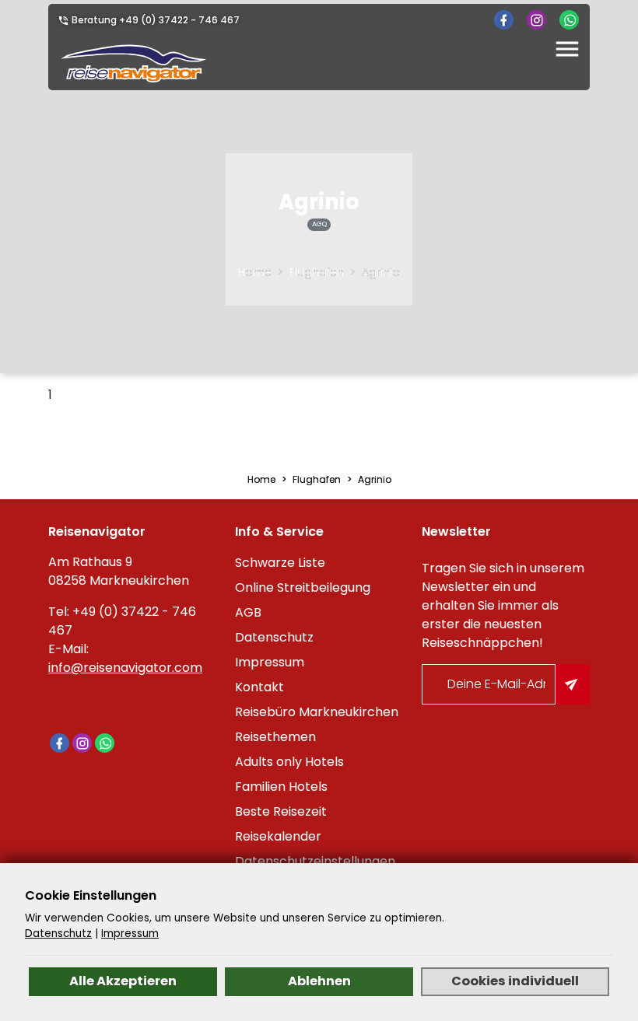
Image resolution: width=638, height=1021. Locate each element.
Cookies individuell (515, 981)
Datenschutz (274, 637)
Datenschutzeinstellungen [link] (315, 861)
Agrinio (381, 272)
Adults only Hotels (289, 762)
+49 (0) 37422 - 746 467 (179, 19)
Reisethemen (275, 737)
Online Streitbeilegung (302, 587)
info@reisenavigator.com (125, 668)
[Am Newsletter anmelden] (573, 684)
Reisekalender (278, 836)
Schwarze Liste (280, 563)
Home (255, 272)
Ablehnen (319, 981)
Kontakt (259, 687)
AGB (248, 612)
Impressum (269, 662)
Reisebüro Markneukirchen (316, 712)
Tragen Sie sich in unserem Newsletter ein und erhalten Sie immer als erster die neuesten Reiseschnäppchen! (503, 605)
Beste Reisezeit (281, 811)
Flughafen (316, 272)
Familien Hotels (281, 786)
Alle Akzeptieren (123, 981)
